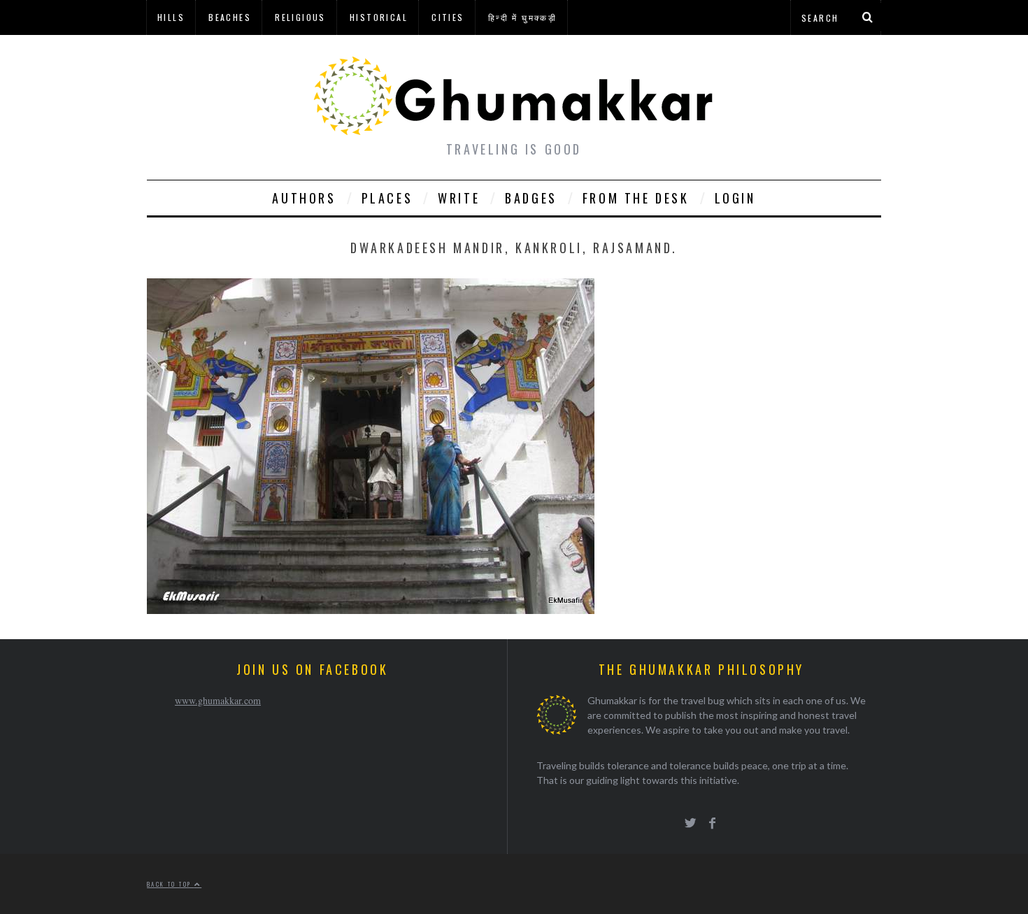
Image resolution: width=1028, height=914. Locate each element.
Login (735, 198)
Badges (531, 198)
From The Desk (636, 198)
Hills (171, 17)
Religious (300, 17)
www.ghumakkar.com (218, 700)
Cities (447, 17)
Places (387, 198)
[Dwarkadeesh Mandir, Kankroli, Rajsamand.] (370, 609)
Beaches (229, 17)
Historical (379, 17)
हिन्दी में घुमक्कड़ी (522, 17)
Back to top (170, 884)
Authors (304, 198)
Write (459, 198)
